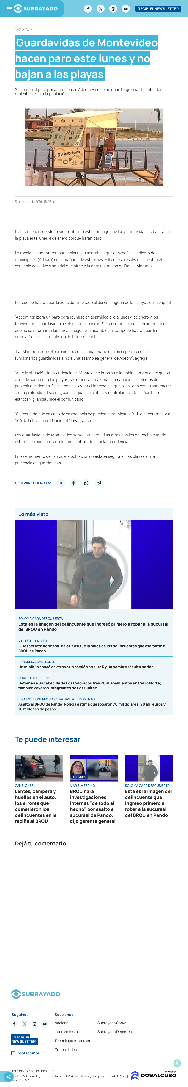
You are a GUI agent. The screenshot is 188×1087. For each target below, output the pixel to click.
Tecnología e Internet (72, 1040)
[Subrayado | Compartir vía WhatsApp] (86, 483)
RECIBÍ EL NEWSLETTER (158, 8)
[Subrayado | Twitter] (100, 9)
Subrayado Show (111, 1022)
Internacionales (68, 1031)
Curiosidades (66, 1049)
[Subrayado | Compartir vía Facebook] (73, 483)
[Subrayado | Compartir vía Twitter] (61, 483)
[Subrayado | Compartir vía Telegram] (99, 483)
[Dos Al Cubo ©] (154, 1078)
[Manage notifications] (177, 1063)
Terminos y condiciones (29, 1071)
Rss (51, 1071)
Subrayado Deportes (114, 1031)
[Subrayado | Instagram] (113, 9)
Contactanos (28, 1053)
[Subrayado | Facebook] (88, 9)
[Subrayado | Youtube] (126, 9)
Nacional (22, 29)
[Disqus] (94, 915)
